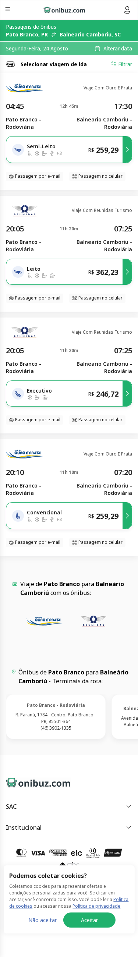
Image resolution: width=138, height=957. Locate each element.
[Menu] (8, 10)
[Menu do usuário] (127, 10)
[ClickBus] (32, 781)
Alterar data (117, 48)
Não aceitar (42, 920)
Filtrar (125, 64)
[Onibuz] (64, 10)
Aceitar (89, 920)
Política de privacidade (96, 906)
